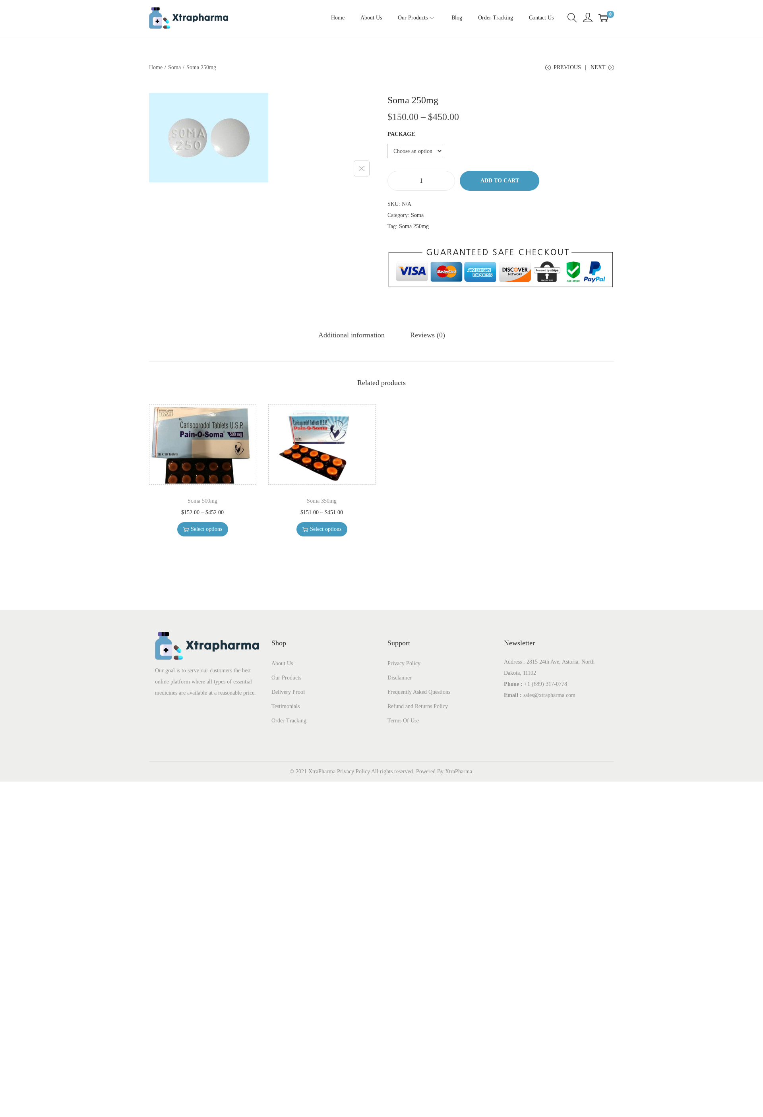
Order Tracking (288, 721)
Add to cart (499, 181)
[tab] (351, 335)
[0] (603, 18)
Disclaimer (399, 678)
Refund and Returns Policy (417, 706)
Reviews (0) (427, 335)
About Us (282, 663)
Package (401, 134)
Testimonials (285, 706)
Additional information (351, 335)
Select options (206, 529)
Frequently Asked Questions (418, 692)
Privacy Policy (403, 663)
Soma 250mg (414, 226)
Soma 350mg (322, 501)
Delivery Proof (288, 692)
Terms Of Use (403, 721)
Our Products (286, 678)
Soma (174, 67)
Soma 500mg (202, 501)
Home (156, 67)
